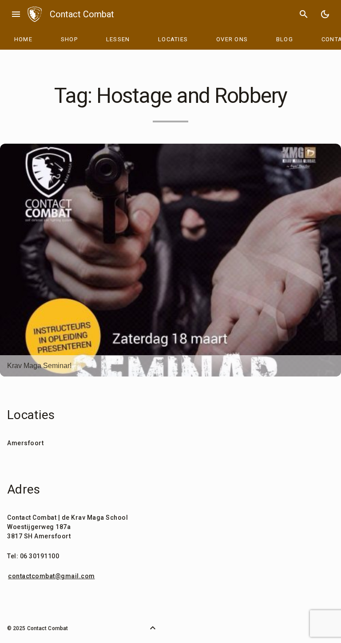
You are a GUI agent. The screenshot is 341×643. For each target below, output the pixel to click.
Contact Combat (82, 14)
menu (16, 14)
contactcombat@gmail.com (51, 576)
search (303, 14)
